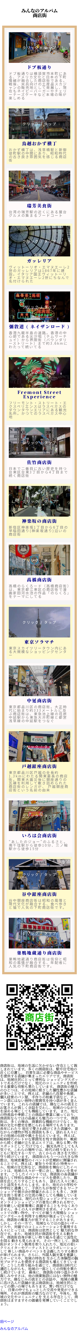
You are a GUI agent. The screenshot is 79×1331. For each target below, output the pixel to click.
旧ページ (7, 1321)
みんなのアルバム (14, 1328)
